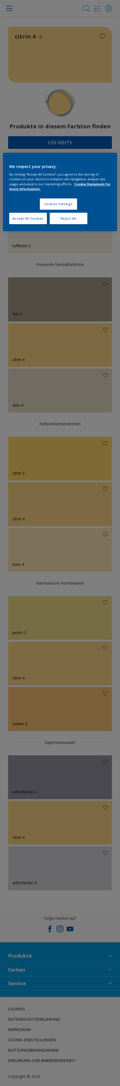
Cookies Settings (58, 204)
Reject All (68, 218)
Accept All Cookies (28, 218)
